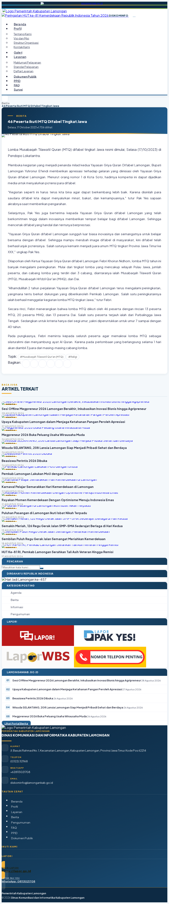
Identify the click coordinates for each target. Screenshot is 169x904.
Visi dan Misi (21, 38)
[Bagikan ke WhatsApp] (42, 364)
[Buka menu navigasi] (134, 16)
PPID (17, 81)
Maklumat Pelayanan (27, 62)
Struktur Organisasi (26, 42)
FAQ (17, 85)
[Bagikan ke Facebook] (26, 364)
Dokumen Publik (25, 76)
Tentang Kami (23, 34)
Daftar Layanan (23, 71)
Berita (5, 103)
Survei (18, 89)
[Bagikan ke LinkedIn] (51, 364)
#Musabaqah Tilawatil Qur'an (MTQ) (41, 356)
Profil (14, 806)
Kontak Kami (22, 47)
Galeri (18, 52)
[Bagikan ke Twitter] (34, 364)
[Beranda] (5, 98)
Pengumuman (20, 822)
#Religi (72, 356)
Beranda (20, 24)
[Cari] (41, 568)
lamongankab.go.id (92, 3)
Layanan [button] (20, 57)
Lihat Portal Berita (16, 723)
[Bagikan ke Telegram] (59, 364)
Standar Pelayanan (26, 66)
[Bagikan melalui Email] (67, 364)
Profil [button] (17, 28)
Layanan (16, 812)
